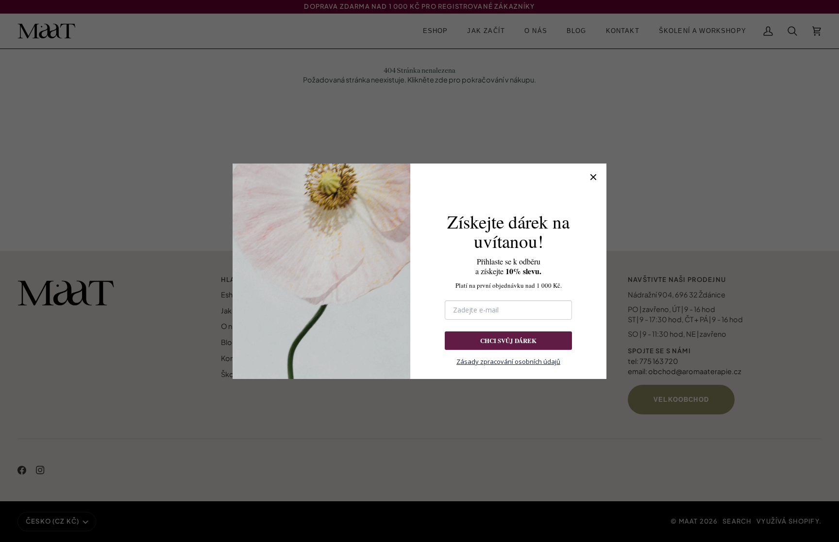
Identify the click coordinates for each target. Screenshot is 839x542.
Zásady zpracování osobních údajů (508, 361)
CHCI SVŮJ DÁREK (508, 340)
